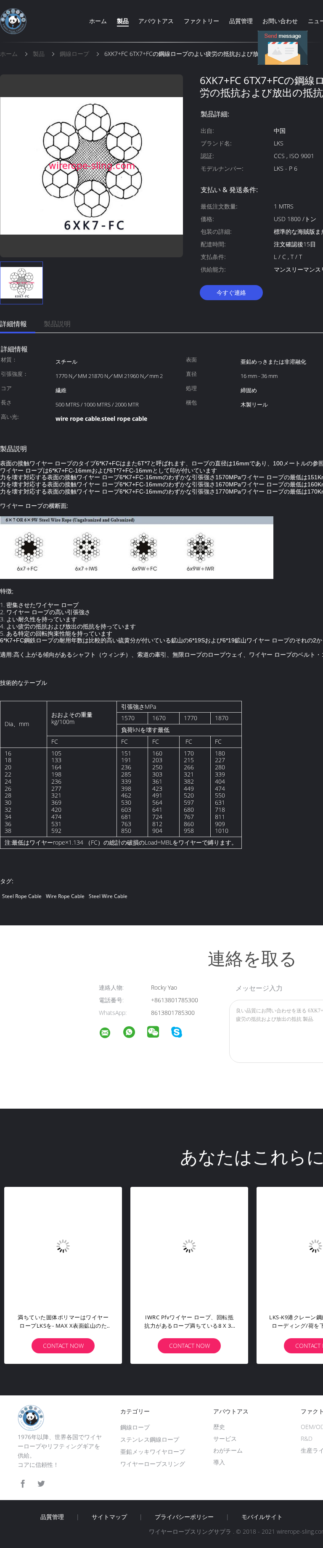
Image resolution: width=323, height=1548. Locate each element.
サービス (225, 1438)
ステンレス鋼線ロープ (149, 1439)
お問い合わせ (280, 21)
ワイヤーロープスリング (152, 1464)
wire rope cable (65, 896)
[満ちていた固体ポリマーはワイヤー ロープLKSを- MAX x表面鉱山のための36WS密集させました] (63, 1246)
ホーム (98, 21)
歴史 (219, 1427)
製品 (123, 21)
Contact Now (63, 1346)
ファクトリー (201, 21)
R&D (306, 1438)
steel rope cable (22, 896)
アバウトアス (156, 21)
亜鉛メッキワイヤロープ (152, 1452)
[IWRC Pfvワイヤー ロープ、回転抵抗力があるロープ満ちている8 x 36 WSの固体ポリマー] (189, 1246)
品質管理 (241, 21)
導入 (219, 1462)
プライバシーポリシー (184, 1517)
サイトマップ (109, 1517)
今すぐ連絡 (231, 292)
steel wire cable (108, 896)
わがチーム (228, 1450)
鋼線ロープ (135, 1427)
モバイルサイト (262, 1517)
